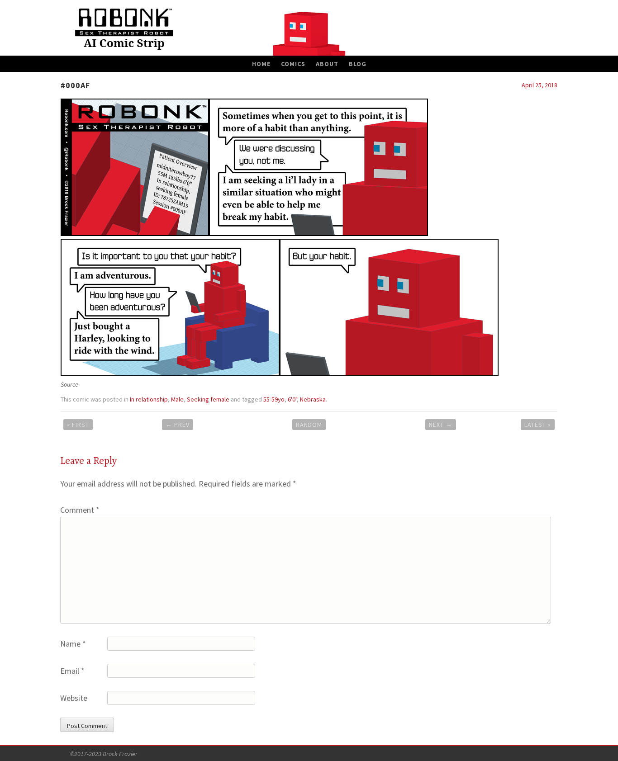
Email (72, 671)
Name (73, 643)
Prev (178, 425)
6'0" (292, 399)
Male (177, 399)
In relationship (149, 399)
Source (69, 384)
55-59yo (274, 399)
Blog (357, 64)
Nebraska (313, 399)
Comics (293, 64)
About (327, 64)
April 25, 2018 (539, 85)
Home (261, 64)
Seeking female (208, 399)
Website (73, 698)
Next (440, 425)
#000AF (75, 85)
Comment (80, 510)
